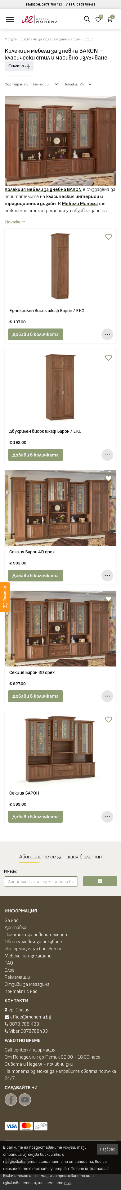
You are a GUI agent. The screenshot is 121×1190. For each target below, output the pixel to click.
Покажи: (71, 84)
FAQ (9, 963)
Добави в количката (35, 334)
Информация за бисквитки (33, 949)
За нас (12, 920)
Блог (10, 970)
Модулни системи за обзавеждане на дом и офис (49, 39)
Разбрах (107, 1149)
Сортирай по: (17, 84)
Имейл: (10, 871)
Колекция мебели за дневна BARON (43, 189)
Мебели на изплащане (28, 956)
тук (67, 1182)
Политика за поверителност (37, 935)
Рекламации (17, 977)
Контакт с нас (21, 991)
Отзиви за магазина (27, 984)
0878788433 (86, 4)
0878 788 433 (52, 4)
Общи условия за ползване (33, 942)
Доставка (15, 928)
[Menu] (10, 19)
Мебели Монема (80, 204)
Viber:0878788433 (28, 1031)
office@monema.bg (30, 1017)
